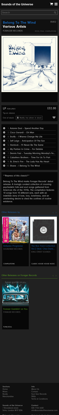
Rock (37, 31)
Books (5, 394)
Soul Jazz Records (39, 394)
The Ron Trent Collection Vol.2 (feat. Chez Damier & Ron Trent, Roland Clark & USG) (43, 247)
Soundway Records (12, 249)
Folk (42, 31)
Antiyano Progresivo (13, 246)
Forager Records (13, 31)
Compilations (50, 31)
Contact (34, 391)
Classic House (37, 264)
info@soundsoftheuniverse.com (44, 410)
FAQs (33, 396)
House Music (49, 264)
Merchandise (8, 396)
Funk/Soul (7, 327)
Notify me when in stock (30, 118)
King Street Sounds (40, 252)
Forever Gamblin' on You (15, 309)
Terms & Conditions (39, 399)
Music (5, 391)
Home (5, 389)
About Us (35, 389)
